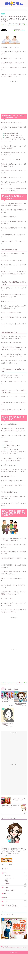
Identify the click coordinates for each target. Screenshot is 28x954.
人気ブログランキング (6, 864)
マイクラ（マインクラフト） (15, 907)
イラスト (14, 901)
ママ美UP (14, 887)
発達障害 (15, 883)
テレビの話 (15, 875)
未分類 (14, 897)
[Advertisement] (14, 96)
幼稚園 (15, 881)
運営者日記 (14, 893)
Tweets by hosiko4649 (7, 914)
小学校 (15, 880)
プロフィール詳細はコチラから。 (10, 853)
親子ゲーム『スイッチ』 (14, 905)
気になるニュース (11, 877)
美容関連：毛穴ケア (15, 890)
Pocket (23, 30)
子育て (3, 13)
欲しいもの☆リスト (6, 855)
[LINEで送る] (17, 30)
